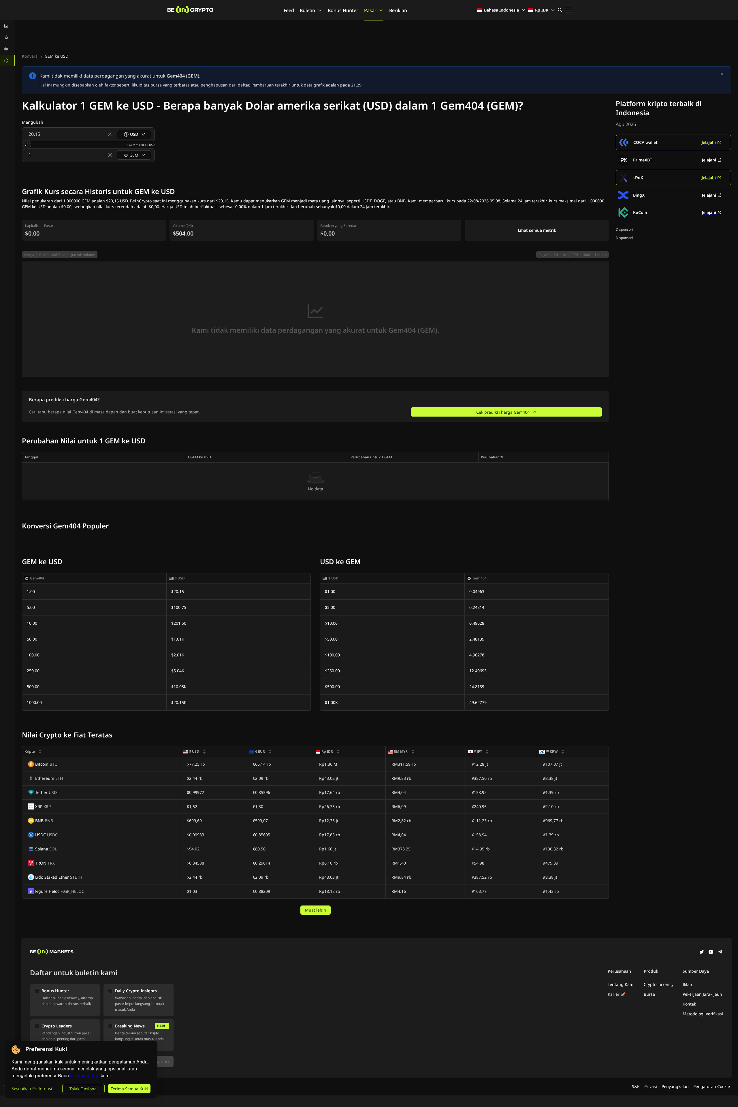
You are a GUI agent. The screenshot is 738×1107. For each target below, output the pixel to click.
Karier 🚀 (617, 994)
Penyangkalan (675, 1086)
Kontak (689, 1004)
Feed (289, 10)
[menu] (7, 43)
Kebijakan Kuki (85, 1076)
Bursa (649, 994)
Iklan (687, 984)
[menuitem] (7, 26)
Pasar (370, 10)
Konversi (30, 56)
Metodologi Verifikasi (703, 1013)
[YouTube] (711, 952)
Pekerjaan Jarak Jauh (702, 994)
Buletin (307, 10)
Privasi (650, 1086)
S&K (636, 1086)
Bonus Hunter (343, 10)
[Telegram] (720, 952)
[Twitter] (702, 952)
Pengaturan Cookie (711, 1086)
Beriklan (398, 10)
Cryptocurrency (658, 984)
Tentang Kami (621, 984)
